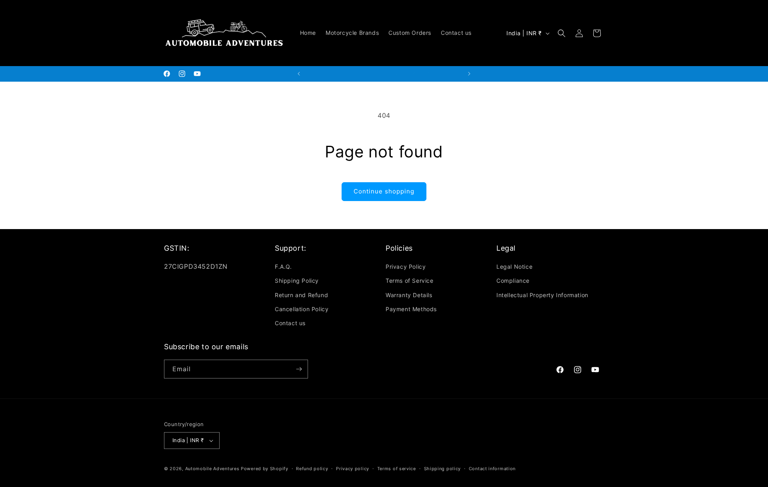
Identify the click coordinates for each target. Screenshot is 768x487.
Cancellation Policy (301, 309)
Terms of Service (410, 280)
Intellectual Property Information (542, 295)
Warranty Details (409, 295)
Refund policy (312, 468)
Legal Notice (514, 266)
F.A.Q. (283, 266)
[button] (561, 33)
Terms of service (396, 468)
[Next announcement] (469, 73)
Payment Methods (411, 309)
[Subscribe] (299, 369)
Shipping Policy (297, 280)
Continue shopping (384, 191)
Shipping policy (442, 468)
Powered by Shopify (264, 468)
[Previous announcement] (299, 73)
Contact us (290, 323)
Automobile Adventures (212, 468)
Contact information (492, 468)
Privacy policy (352, 468)
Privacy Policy (406, 266)
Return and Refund (301, 295)
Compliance (513, 280)
